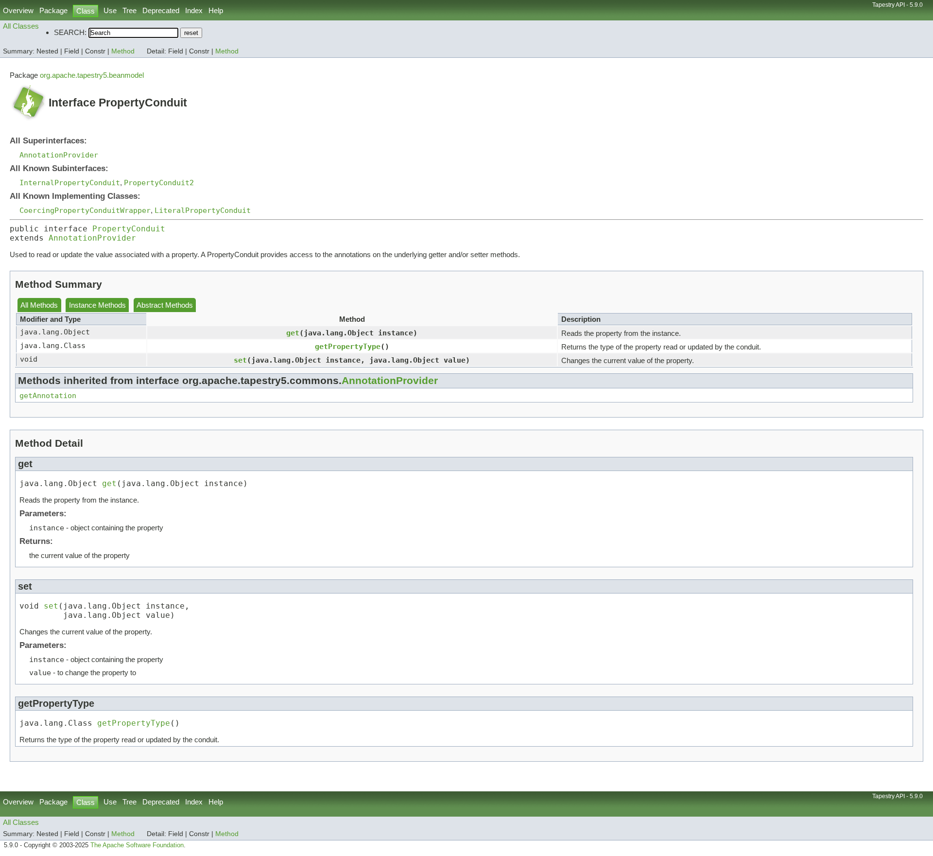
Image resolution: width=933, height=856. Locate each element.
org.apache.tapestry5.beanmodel (92, 75)
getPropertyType (347, 346)
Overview (18, 10)
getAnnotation (47, 395)
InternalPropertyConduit (69, 182)
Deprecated (160, 10)
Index (194, 10)
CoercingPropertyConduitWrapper (85, 210)
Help (215, 10)
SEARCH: (70, 32)
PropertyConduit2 (159, 182)
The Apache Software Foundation (137, 845)
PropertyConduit (128, 228)
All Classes (21, 26)
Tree (129, 10)
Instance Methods (97, 305)
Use (110, 10)
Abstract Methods (165, 305)
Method (123, 51)
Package (53, 10)
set (240, 360)
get (292, 333)
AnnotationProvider (58, 155)
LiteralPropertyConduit (203, 210)
